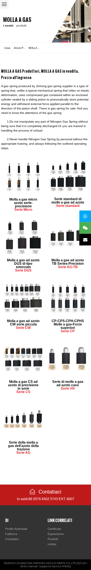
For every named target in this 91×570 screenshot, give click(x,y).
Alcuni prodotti (21, 48)
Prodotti (53, 539)
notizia (52, 544)
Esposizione (56, 534)
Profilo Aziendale (16, 528)
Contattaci (49, 492)
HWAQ (66, 566)
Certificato (54, 528)
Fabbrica (11, 534)
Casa (7, 48)
